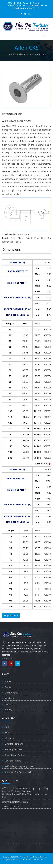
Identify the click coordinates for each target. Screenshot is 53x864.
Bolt (7, 726)
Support (37, 2)
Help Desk (22, 2)
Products (9, 698)
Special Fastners (13, 760)
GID (41, 859)
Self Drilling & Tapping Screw (19, 766)
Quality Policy (11, 692)
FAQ (10, 2)
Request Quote (11, 615)
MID (23, 859)
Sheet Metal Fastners (15, 754)
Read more (8, 658)
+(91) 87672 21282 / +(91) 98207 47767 (26, 5)
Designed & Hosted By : (12, 859)
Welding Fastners (13, 749)
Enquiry (8, 709)
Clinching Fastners (14, 743)
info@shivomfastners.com (26, 8)
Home (11, 54)
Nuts (7, 732)
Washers (9, 738)
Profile (8, 686)
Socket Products (25, 54)
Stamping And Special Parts (18, 771)
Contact (9, 703)
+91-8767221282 (11, 806)
